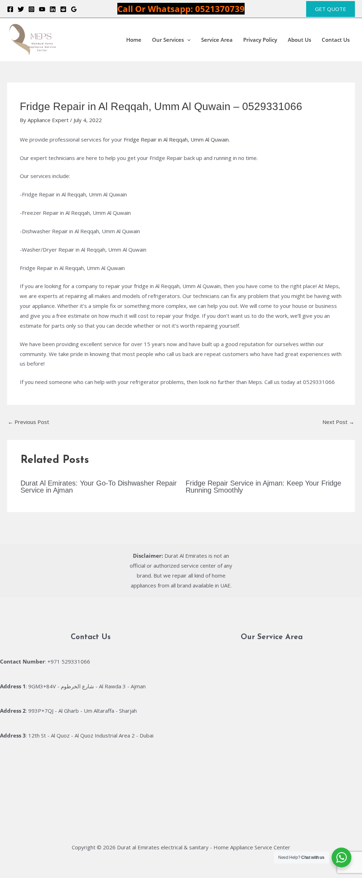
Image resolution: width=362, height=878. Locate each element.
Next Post (338, 421)
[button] (330, 9)
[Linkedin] (52, 9)
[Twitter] (21, 9)
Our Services (168, 39)
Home (133, 39)
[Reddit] (63, 9)
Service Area (217, 39)
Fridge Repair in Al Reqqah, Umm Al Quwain (176, 139)
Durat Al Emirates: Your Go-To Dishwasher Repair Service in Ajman (99, 486)
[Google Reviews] (74, 9)
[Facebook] (10, 9)
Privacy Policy (260, 39)
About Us (299, 39)
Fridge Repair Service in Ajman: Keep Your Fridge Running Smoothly (263, 486)
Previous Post (28, 421)
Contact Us (336, 39)
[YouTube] (42, 9)
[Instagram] (31, 9)
